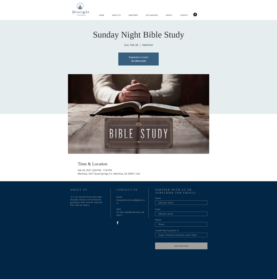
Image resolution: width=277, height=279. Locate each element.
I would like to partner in (167, 231)
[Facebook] (195, 14)
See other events (138, 60)
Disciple (81, 12)
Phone (158, 220)
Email (157, 209)
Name (158, 198)
